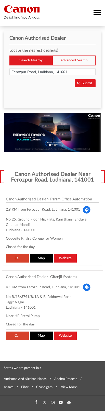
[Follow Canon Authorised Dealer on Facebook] (36, 402)
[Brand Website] (68, 402)
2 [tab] (55, 145)
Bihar (25, 387)
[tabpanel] (52, 132)
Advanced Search (74, 60)
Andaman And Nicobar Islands (25, 379)
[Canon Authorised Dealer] (22, 12)
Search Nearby (31, 60)
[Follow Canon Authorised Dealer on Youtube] (60, 402)
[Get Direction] (87, 210)
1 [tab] (50, 145)
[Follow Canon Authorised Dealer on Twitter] (44, 402)
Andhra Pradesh (65, 379)
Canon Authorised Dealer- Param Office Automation (49, 199)
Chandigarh (44, 387)
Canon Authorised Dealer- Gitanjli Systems (41, 277)
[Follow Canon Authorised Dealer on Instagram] (52, 402)
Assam (9, 387)
